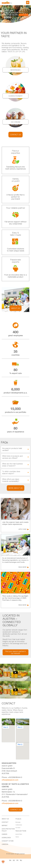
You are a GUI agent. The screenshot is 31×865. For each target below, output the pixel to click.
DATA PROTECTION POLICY (8, 830)
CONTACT (5, 822)
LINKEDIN (5, 844)
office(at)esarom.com (10, 780)
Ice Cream (18, 827)
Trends (17, 837)
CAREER (4, 834)
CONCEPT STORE (8, 841)
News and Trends (21, 831)
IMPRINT (4, 826)
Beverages (18, 822)
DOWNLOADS (6, 838)
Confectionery (19, 825)
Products (18, 819)
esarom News (19, 834)
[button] (27, 2)
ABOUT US (5, 819)
